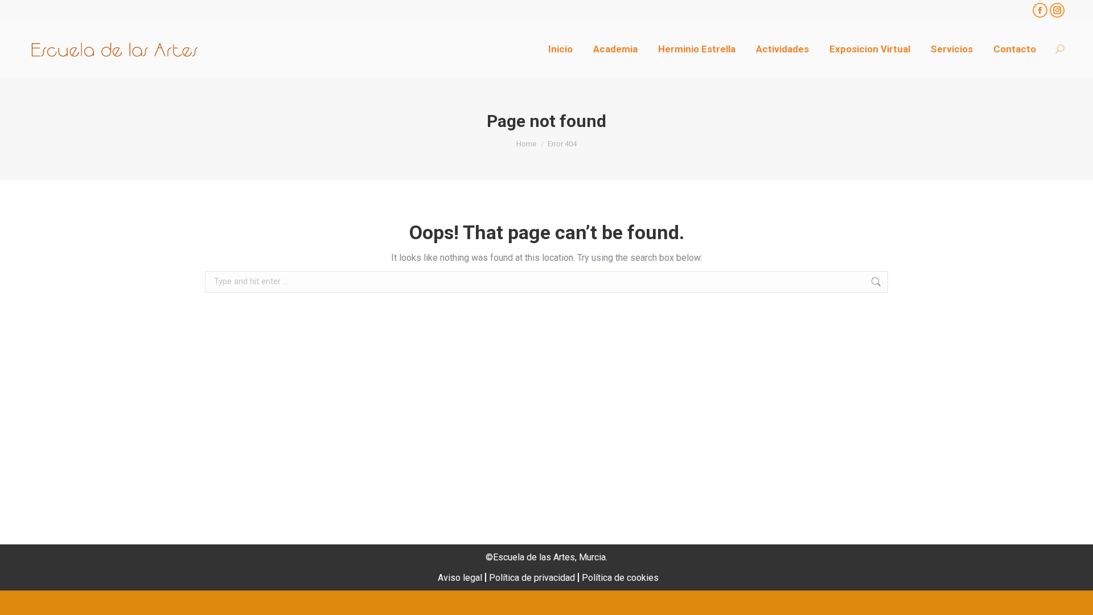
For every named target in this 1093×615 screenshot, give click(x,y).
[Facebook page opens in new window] (1040, 10)
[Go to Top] (1076, 598)
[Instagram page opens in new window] (1057, 10)
